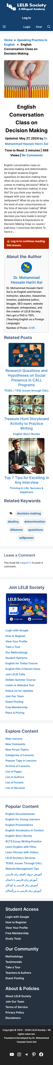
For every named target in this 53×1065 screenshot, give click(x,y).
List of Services (15, 788)
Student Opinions (16, 657)
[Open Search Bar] (49, 27)
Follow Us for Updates (19, 690)
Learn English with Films (20, 846)
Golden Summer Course (20, 679)
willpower (26, 538)
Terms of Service (16, 1007)
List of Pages (13, 771)
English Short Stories (26, 434)
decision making (29, 513)
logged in (25, 562)
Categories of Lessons (19, 755)
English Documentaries (20, 814)
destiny (13, 521)
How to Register (15, 636)
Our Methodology (16, 652)
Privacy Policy (14, 1012)
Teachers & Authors (18, 972)
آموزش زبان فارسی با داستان (21, 879)
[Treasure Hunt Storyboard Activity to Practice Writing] (26, 405)
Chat (39, 26)
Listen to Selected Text (19, 685)
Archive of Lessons (17, 766)
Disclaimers (13, 1018)
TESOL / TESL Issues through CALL (26, 390)
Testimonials (13, 962)
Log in (26, 18)
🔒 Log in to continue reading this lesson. (26, 243)
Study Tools (13, 938)
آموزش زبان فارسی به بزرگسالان (23, 890)
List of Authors (14, 777)
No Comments (32, 155)
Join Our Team (14, 696)
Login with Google (16, 630)
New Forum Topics (17, 749)
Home (8, 40)
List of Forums (14, 782)
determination (34, 521)
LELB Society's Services (20, 857)
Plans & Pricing (14, 712)
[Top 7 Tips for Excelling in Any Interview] (26, 456)
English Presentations (19, 825)
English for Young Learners (22, 819)
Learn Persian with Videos (21, 852)
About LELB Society (18, 996)
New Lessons (13, 738)
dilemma (16, 529)
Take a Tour (12, 646)
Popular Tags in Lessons (21, 760)
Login (26, 26)
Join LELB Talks (15, 674)
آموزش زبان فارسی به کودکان (21, 885)
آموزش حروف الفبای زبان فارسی (23, 874)
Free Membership (16, 707)
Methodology (14, 956)
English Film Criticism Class (22, 669)
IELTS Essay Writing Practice (23, 841)
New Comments (15, 744)
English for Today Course (21, 663)
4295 (31, 327)
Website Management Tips (22, 868)
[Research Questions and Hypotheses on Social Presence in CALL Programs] (26, 355)
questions (35, 529)
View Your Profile (16, 641)
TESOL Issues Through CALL (23, 863)
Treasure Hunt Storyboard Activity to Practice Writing (26, 423)
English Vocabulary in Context (24, 830)
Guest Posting (14, 701)
